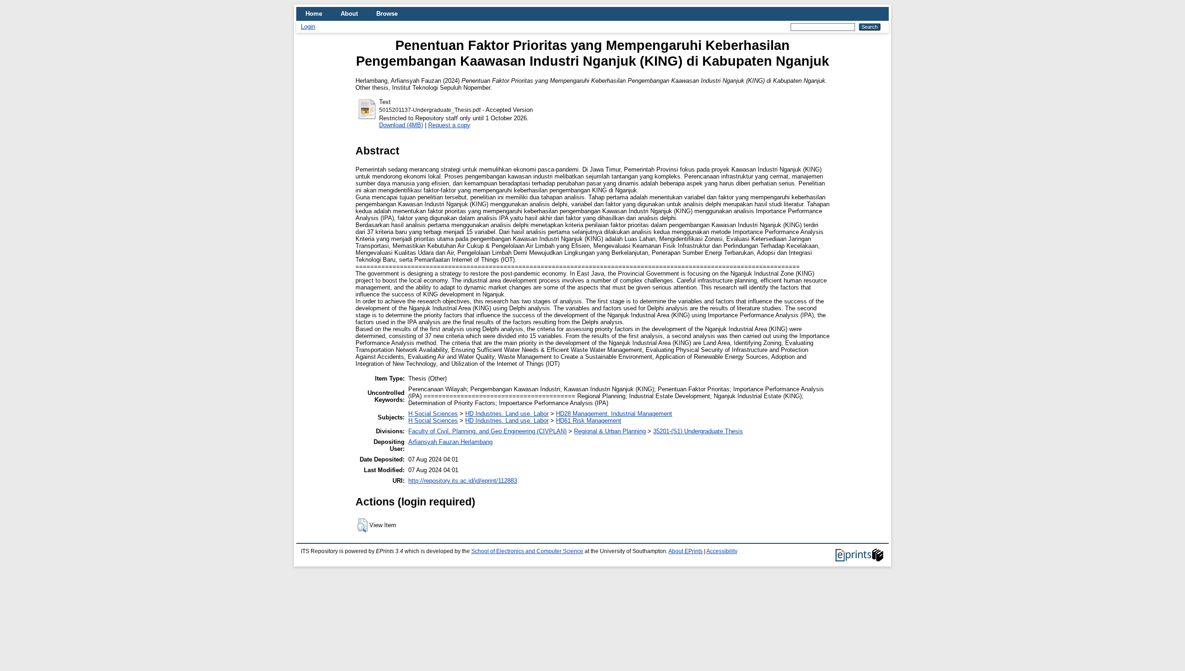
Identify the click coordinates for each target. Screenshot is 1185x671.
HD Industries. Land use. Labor (507, 413)
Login (308, 26)
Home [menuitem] (314, 13)
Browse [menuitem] (387, 13)
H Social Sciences (433, 413)
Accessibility (721, 551)
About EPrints (685, 551)
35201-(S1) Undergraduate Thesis (698, 431)
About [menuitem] (349, 13)
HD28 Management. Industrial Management (614, 413)
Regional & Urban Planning (610, 431)
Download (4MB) (401, 125)
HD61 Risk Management (588, 420)
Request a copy (449, 125)
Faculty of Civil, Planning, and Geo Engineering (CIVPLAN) (487, 431)
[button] (362, 525)
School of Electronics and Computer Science (527, 551)
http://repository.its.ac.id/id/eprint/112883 (462, 480)
